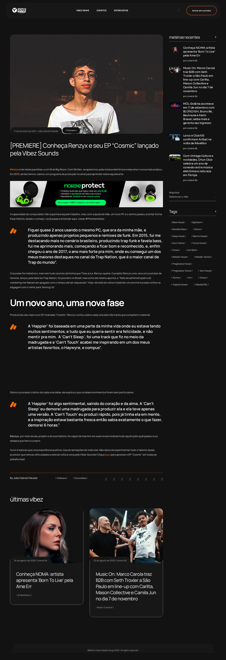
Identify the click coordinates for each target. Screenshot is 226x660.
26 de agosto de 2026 (25, 560)
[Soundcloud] (106, 479)
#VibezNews (24, 595)
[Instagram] (138, 479)
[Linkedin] (130, 479)
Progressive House (181, 263)
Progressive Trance (181, 270)
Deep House (178, 236)
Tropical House (179, 284)
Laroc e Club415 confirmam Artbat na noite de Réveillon (197, 139)
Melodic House (179, 256)
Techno (176, 277)
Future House (199, 243)
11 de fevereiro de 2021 (25, 131)
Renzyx (14, 169)
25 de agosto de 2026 (104, 560)
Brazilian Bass (179, 229)
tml (189, 277)
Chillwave (61, 478)
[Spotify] (114, 479)
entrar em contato (201, 10)
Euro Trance (178, 243)
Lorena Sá (42, 560)
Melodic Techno (203, 256)
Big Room (197, 222)
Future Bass (80, 478)
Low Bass (191, 249)
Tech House (205, 270)
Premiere (71, 130)
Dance (197, 229)
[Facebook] (122, 479)
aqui (107, 454)
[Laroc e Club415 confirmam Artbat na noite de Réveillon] (175, 137)
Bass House (178, 222)
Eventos (108, 607)
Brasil (100, 607)
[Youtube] (162, 479)
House (175, 249)
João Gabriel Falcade (48, 131)
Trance (203, 277)
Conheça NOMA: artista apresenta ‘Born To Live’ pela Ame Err (44, 580)
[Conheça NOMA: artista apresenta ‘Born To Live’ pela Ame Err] (175, 49)
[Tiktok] (146, 479)
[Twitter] (154, 479)
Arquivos (174, 192)
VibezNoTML (201, 284)
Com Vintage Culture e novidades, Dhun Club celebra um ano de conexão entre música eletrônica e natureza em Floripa (198, 165)
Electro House (200, 236)
